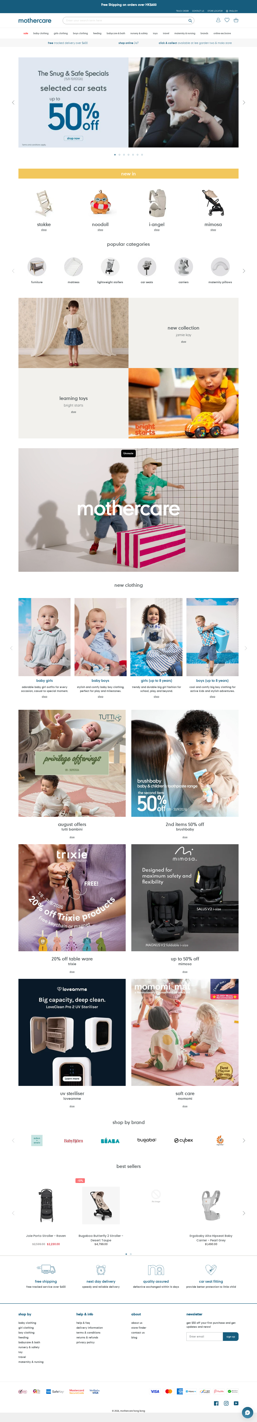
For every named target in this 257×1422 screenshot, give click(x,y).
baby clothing (27, 1323)
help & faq (83, 1323)
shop (44, 229)
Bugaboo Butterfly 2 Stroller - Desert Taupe (101, 1238)
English (233, 11)
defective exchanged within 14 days (156, 1286)
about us (136, 1323)
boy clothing (26, 1332)
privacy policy (85, 1342)
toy (20, 1352)
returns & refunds (87, 1337)
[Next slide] (243, 102)
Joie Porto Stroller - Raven (46, 1236)
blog (134, 1337)
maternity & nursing (30, 1362)
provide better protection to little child (211, 1286)
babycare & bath (29, 1342)
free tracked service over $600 (46, 1286)
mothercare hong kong (132, 1410)
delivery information (89, 1327)
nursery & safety (29, 1347)
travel (22, 1357)
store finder (138, 1327)
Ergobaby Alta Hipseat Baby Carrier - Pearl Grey (211, 1238)
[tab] (115, 154)
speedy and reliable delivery (101, 1286)
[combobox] (128, 20)
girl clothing (26, 1327)
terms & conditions (88, 1332)
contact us (138, 1332)
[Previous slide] (13, 102)
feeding (23, 1337)
